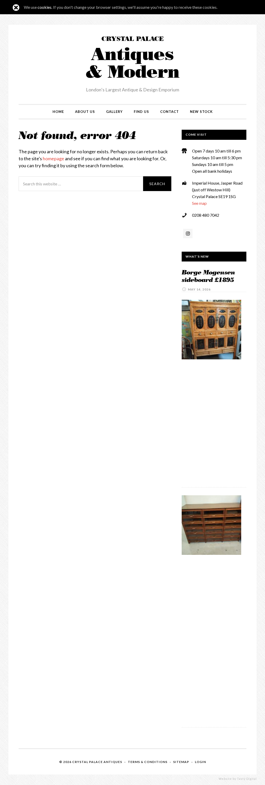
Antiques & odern (132, 59)
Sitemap (181, 762)
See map (199, 203)
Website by (238, 778)
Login (200, 762)
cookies (44, 7)
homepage (53, 158)
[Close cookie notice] (16, 7)
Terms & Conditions (147, 762)
